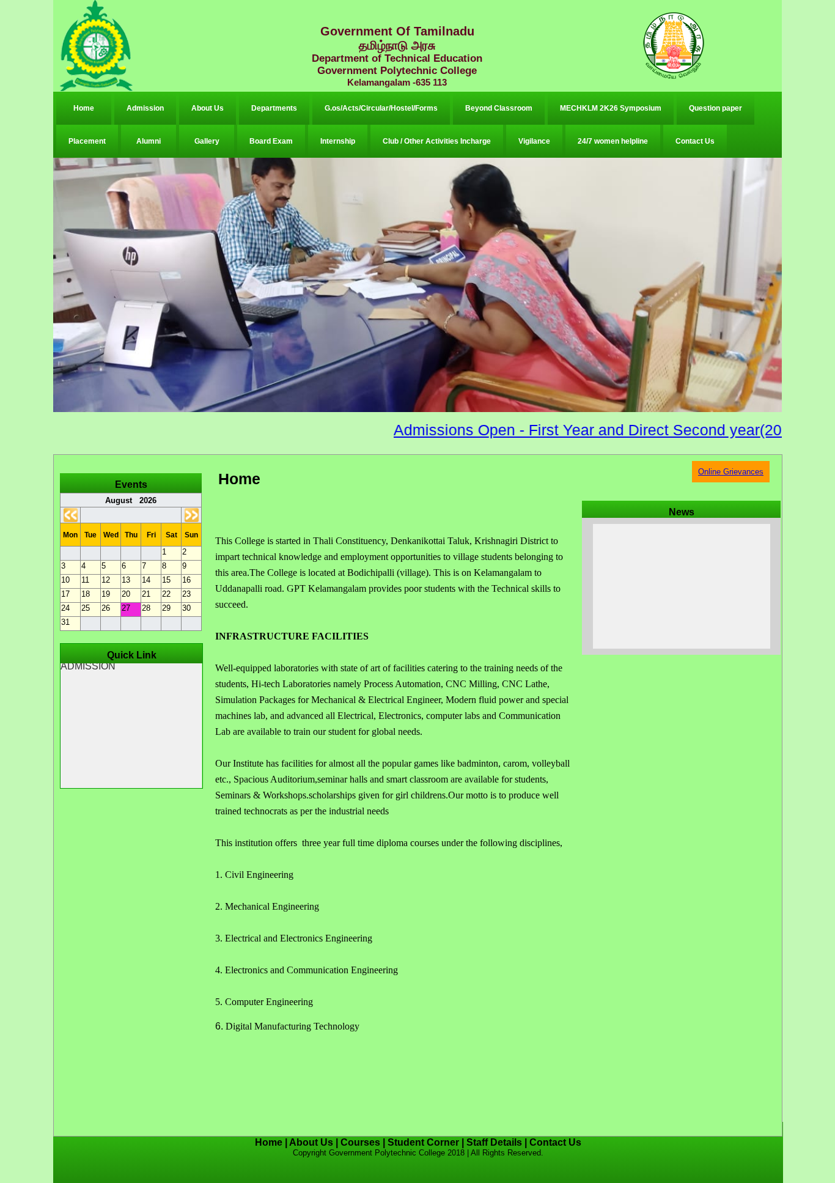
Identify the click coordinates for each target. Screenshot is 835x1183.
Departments (274, 108)
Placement (87, 141)
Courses (360, 1142)
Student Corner (423, 1142)
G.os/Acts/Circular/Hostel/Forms (381, 108)
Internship (337, 141)
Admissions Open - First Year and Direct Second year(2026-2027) (578, 429)
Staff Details (494, 1142)
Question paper (715, 108)
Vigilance (534, 141)
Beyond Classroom (498, 108)
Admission (145, 108)
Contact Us (695, 141)
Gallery (206, 141)
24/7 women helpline (613, 141)
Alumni (148, 141)
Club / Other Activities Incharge (437, 141)
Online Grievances (730, 471)
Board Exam (271, 141)
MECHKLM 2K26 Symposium (610, 108)
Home (83, 108)
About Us (207, 108)
